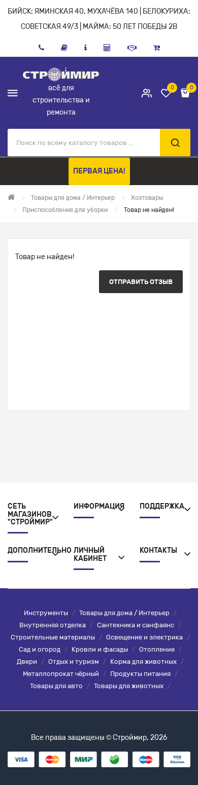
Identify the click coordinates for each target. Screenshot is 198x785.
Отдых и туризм (73, 661)
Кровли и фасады (100, 649)
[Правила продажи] (107, 47)
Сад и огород (39, 649)
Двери (27, 661)
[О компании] (85, 47)
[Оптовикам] (132, 47)
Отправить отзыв (141, 282)
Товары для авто (56, 686)
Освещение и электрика (144, 637)
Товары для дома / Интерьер (124, 613)
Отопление (157, 649)
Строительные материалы (53, 637)
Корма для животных (143, 661)
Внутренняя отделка (52, 625)
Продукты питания (140, 673)
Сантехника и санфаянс (135, 625)
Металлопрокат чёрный (61, 673)
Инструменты (46, 613)
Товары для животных (128, 686)
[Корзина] (156, 47)
